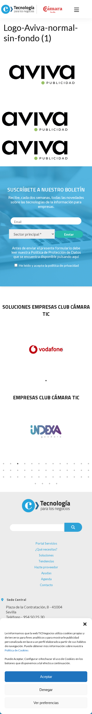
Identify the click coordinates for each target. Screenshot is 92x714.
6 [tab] (39, 463)
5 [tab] (31, 463)
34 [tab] (53, 477)
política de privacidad (63, 265)
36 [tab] (67, 477)
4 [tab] (24, 463)
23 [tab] (67, 470)
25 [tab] (81, 470)
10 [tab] (67, 463)
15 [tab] (10, 470)
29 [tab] (17, 477)
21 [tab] (53, 470)
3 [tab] (17, 463)
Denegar (46, 690)
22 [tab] (60, 470)
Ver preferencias (46, 703)
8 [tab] (53, 463)
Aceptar (46, 677)
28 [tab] (10, 477)
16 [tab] (17, 470)
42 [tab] (49, 483)
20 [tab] (46, 470)
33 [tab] (46, 477)
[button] (85, 624)
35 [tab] (60, 477)
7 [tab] (46, 463)
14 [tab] (3, 470)
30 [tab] (24, 477)
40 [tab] (35, 483)
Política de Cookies (17, 650)
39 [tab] (88, 477)
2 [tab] (10, 463)
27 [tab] (3, 477)
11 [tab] (74, 463)
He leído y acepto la (48, 265)
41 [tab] (42, 483)
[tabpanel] (46, 431)
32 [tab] (39, 477)
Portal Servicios (46, 543)
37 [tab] (74, 477)
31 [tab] (31, 477)
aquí (75, 256)
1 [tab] (46, 380)
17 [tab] (24, 470)
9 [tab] (60, 463)
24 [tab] (74, 470)
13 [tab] (88, 463)
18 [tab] (31, 470)
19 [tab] (39, 470)
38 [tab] (81, 477)
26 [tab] (88, 470)
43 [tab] (56, 483)
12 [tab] (81, 463)
